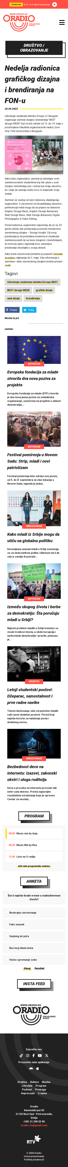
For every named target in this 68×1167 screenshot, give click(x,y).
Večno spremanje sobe (23, 959)
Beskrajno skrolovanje (22, 912)
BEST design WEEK (18, 290)
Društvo (34, 681)
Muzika (46, 1082)
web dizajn (13, 298)
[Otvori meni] (62, 22)
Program (34, 816)
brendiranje (33, 298)
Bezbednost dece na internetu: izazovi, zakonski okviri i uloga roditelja (32, 773)
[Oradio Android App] (31, 1068)
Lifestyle (27, 1085)
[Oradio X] (46, 1055)
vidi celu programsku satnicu (34, 866)
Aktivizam (34, 364)
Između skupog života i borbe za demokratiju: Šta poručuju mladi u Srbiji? (34, 613)
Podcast (27, 1089)
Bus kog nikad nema (21, 948)
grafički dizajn (44, 290)
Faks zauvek (16, 924)
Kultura (34, 1082)
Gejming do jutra (19, 936)
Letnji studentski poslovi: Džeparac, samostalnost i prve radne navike (30, 696)
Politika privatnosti (34, 1159)
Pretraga (40, 1089)
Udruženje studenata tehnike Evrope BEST (32, 282)
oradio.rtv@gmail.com (34, 1125)
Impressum (28, 1093)
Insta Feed (34, 983)
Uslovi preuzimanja (34, 1156)
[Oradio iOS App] (37, 1068)
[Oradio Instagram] (27, 1055)
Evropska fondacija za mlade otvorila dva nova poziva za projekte (32, 378)
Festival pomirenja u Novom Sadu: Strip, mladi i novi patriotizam (32, 461)
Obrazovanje (34, 526)
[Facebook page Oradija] (33, 1055)
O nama (42, 1093)
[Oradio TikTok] (21, 1055)
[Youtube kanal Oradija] (40, 1055)
